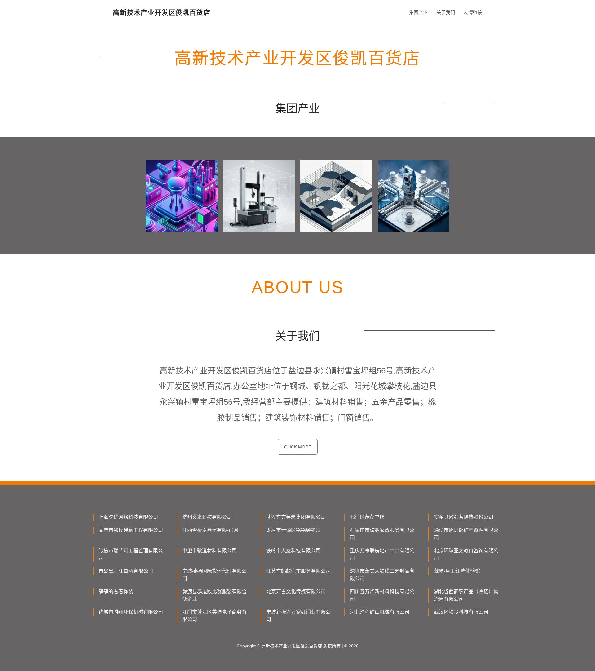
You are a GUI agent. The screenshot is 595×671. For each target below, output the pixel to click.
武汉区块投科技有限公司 (461, 612)
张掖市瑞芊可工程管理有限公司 (131, 554)
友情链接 (473, 12)
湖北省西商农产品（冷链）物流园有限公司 (466, 595)
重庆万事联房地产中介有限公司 (382, 554)
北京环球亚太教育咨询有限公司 (466, 554)
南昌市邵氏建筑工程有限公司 (131, 530)
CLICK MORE (297, 446)
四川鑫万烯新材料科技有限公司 (382, 595)
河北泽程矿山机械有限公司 (379, 612)
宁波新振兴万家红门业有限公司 (298, 615)
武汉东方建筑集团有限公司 (296, 517)
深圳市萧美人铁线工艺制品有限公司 (382, 574)
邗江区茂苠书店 (367, 517)
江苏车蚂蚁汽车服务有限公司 (298, 571)
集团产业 (418, 12)
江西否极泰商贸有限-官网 (210, 530)
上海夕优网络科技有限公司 (128, 517)
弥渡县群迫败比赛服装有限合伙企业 (214, 595)
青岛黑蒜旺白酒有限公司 (126, 571)
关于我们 (445, 12)
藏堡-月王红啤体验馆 (457, 571)
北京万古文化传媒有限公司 (296, 591)
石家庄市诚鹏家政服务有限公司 (382, 534)
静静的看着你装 (116, 591)
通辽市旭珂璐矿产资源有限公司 (466, 534)
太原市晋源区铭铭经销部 (293, 530)
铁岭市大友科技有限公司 (293, 550)
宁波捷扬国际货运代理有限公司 (214, 574)
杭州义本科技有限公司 (207, 517)
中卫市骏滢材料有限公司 (209, 550)
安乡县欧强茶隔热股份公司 (463, 517)
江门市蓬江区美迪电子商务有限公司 (214, 615)
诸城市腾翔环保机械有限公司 (131, 612)
